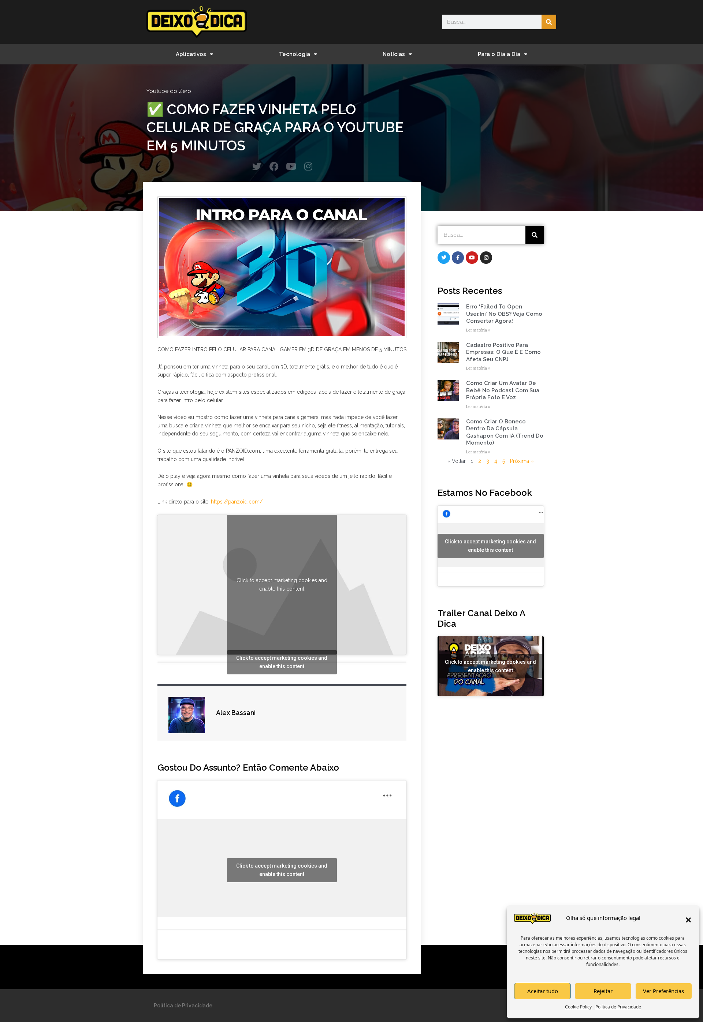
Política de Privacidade (618, 1007)
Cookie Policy (578, 1007)
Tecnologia (294, 54)
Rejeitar (603, 991)
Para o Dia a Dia (499, 54)
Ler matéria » (478, 330)
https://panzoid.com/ (237, 502)
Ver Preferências (663, 991)
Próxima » (521, 461)
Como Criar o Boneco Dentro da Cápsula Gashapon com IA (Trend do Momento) (504, 432)
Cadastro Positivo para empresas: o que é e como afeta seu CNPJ (503, 352)
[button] (688, 920)
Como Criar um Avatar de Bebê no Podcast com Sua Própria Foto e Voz (502, 390)
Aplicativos (191, 54)
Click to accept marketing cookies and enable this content (282, 584)
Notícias (394, 54)
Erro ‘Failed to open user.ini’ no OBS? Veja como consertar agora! (504, 313)
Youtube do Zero (168, 91)
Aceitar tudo (542, 991)
